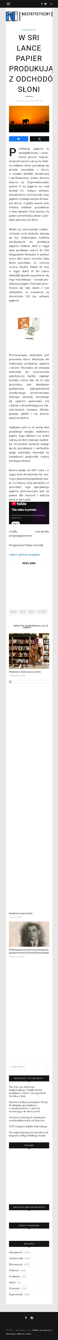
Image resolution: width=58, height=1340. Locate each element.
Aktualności (15, 1252)
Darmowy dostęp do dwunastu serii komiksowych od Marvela (27, 1119)
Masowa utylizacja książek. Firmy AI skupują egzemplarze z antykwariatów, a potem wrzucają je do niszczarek (28, 1107)
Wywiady (14, 1288)
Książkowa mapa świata (20, 913)
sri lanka (42, 612)
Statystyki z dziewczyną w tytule (25, 672)
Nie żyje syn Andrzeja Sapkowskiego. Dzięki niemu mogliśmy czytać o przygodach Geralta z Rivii (27, 1091)
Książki (13, 612)
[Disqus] (29, 1011)
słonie (31, 612)
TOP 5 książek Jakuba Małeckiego (28, 1126)
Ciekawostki (29, 30)
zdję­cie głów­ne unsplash (24, 554)
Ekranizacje (16, 1264)
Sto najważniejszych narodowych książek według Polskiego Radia (28, 1134)
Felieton (14, 1270)
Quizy (12, 1282)
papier (23, 612)
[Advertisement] (29, 586)
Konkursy (14, 1276)
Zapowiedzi (16, 1294)
